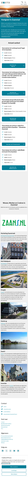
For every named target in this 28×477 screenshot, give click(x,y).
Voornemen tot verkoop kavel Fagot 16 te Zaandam (13, 49)
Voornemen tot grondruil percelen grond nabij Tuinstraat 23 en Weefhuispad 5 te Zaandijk (13, 101)
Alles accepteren (14, 466)
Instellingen (14, 470)
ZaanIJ (2, 353)
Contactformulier (7, 409)
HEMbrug (3, 323)
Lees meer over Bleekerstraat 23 (12, 167)
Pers (2, 428)
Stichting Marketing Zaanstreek (7, 235)
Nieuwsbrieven (4, 427)
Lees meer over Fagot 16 (13, 65)
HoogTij (2, 292)
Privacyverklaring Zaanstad (7, 436)
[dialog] (14, 466)
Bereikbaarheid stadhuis (6, 423)
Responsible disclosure (6, 437)
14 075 (4, 406)
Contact (2, 422)
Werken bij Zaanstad (5, 425)
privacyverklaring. (6, 463)
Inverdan (11, 385)
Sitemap (2, 442)
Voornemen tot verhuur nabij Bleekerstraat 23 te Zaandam (13, 151)
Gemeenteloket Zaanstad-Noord (10, 414)
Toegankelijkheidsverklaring (7, 439)
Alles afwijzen (14, 474)
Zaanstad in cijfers (5, 441)
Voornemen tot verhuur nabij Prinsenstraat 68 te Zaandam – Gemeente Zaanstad (14, 127)
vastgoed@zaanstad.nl (5, 36)
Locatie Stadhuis (6, 411)
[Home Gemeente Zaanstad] (5, 3)
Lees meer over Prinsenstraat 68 (13, 144)
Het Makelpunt (4, 263)
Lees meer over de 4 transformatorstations (13, 93)
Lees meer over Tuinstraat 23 (13, 119)
